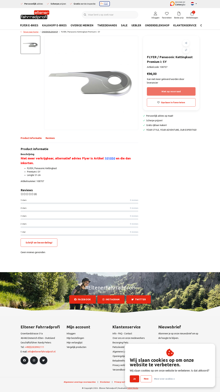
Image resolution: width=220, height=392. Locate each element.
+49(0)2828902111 (34, 347)
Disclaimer (105, 382)
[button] (185, 43)
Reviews (50, 138)
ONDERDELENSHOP (157, 25)
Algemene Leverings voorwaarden (80, 382)
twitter (140, 299)
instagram (113, 299)
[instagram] (34, 360)
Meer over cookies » (164, 379)
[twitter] (43, 360)
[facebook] (24, 360)
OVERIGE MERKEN (82, 25)
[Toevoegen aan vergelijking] (185, 50)
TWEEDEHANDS (107, 25)
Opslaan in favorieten (173, 102)
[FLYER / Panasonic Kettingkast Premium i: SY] (91, 83)
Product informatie (31, 138)
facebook (84, 299)
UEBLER (136, 25)
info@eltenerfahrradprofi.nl (42, 351)
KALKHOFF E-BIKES (54, 25)
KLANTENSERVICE (184, 25)
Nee (146, 378)
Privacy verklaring (122, 382)
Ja (134, 378)
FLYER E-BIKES (29, 25)
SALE (124, 25)
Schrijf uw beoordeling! (39, 242)
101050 (110, 158)
